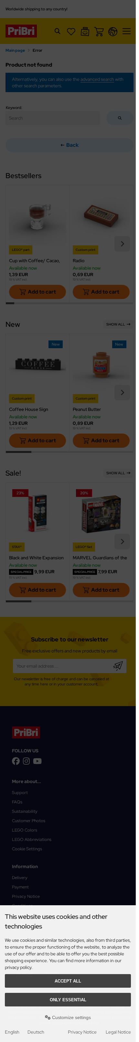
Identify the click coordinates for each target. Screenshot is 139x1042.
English (12, 1032)
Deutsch (35, 1032)
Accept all (68, 981)
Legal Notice (118, 1032)
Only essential (68, 999)
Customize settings (71, 1017)
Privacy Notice (82, 1032)
